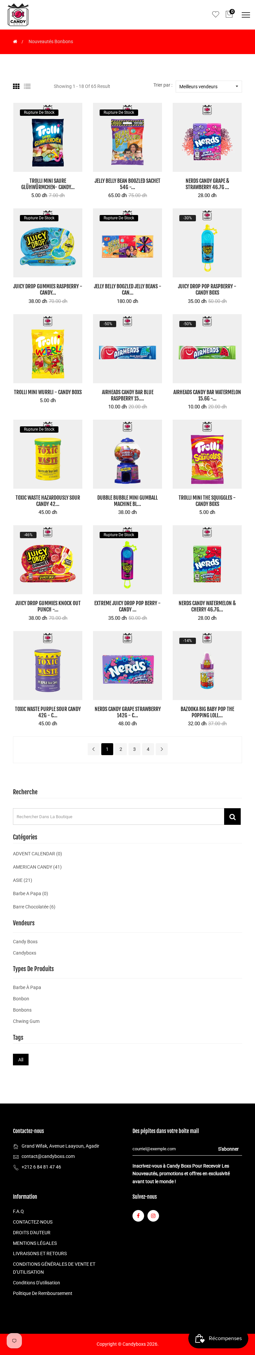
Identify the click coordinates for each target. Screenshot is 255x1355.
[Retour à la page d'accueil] (15, 41)
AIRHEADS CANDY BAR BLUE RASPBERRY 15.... (127, 395)
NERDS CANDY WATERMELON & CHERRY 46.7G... (207, 606)
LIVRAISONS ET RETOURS (40, 1253)
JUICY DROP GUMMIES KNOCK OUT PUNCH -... (48, 606)
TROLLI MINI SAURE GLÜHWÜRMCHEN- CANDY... (48, 184)
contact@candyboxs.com (48, 1156)
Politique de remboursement (42, 1293)
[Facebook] (138, 1216)
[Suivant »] (162, 749)
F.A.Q (18, 1211)
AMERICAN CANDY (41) (37, 867)
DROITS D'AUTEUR (31, 1232)
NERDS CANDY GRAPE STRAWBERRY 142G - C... (128, 712)
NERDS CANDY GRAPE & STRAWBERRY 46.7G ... (207, 184)
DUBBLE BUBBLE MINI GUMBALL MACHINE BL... (127, 500)
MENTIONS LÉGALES (35, 1243)
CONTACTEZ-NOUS (32, 1222)
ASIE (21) (22, 880)
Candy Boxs (25, 941)
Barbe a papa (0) (30, 893)
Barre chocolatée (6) (34, 906)
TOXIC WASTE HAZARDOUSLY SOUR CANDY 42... (48, 500)
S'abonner (228, 1149)
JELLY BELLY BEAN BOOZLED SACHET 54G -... (127, 184)
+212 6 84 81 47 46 (41, 1167)
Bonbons (22, 1010)
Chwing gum (26, 1021)
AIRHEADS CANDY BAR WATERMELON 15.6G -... (207, 395)
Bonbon (21, 998)
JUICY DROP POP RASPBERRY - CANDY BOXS (207, 289)
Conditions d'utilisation (36, 1282)
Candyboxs (24, 953)
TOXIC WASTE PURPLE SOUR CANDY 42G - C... (48, 712)
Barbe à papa (27, 987)
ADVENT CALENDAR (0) (37, 853)
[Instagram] (153, 1216)
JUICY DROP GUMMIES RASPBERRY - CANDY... (47, 289)
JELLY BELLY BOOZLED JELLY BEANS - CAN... (127, 289)
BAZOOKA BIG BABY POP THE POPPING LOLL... (207, 712)
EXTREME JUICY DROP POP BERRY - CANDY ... (127, 606)
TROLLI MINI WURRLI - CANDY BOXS (48, 392)
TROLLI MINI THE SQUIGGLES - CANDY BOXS (207, 500)
